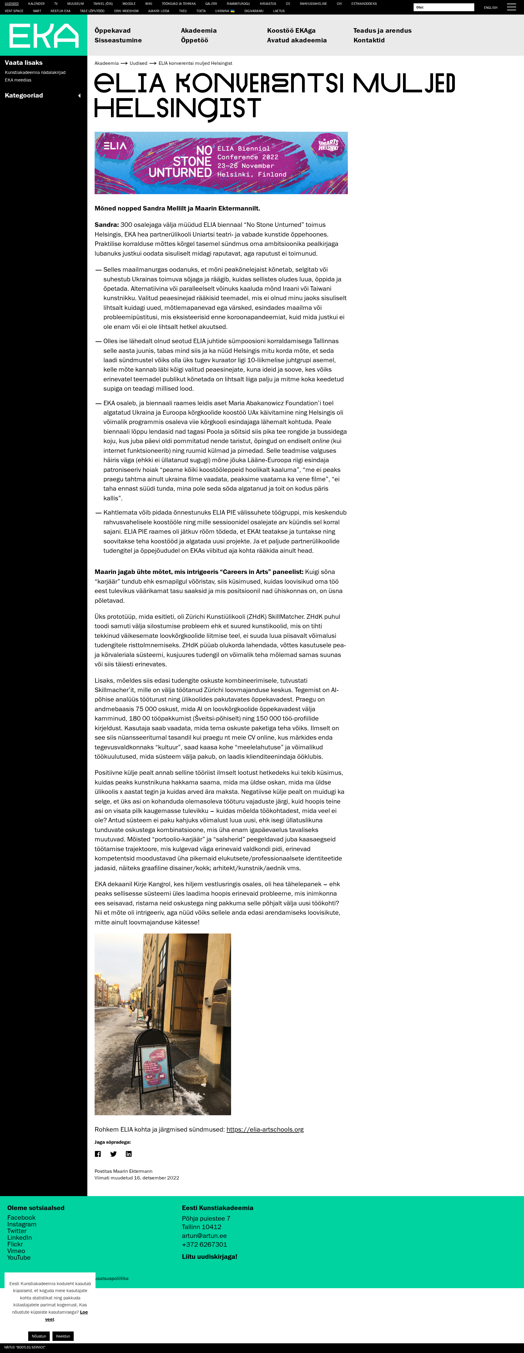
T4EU (183, 11)
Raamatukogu (238, 3)
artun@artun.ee (204, 1236)
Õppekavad (113, 30)
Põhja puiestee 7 (206, 1218)
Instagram (22, 1224)
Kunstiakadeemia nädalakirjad (35, 72)
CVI (339, 3)
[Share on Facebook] (97, 1154)
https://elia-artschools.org (265, 1129)
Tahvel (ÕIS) (103, 3)
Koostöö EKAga (291, 30)
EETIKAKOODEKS (364, 3)
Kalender (36, 3)
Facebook (21, 1217)
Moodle (129, 3)
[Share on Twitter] (113, 1154)
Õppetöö (195, 40)
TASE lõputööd (92, 11)
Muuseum (75, 3)
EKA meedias (18, 80)
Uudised (11, 3)
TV (56, 3)
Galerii (211, 3)
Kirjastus (268, 3)
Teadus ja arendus (383, 30)
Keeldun (63, 1336)
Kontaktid (369, 40)
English (490, 7)
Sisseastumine (118, 40)
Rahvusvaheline (313, 3)
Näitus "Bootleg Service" (24, 1347)
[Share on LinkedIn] (128, 1154)
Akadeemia (199, 30)
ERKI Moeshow (126, 11)
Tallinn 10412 (201, 1227)
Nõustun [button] (39, 1336)
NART (37, 11)
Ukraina (222, 11)
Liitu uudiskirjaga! (209, 1256)
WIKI (148, 3)
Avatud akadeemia (297, 40)
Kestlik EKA (60, 11)
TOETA (201, 11)
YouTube (19, 1257)
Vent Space (14, 11)
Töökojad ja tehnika (179, 3)
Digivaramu (254, 11)
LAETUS (279, 11)
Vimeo (16, 1251)
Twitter (16, 1231)
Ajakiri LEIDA (159, 11)
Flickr (15, 1244)
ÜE (288, 3)
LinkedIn (19, 1237)
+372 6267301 (204, 1244)
